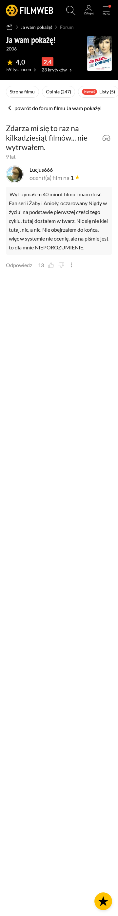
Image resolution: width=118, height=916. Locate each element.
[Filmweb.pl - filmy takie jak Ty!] (29, 10)
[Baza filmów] (9, 27)
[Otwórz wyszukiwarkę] (71, 10)
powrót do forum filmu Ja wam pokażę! (57, 108)
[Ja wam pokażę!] (99, 53)
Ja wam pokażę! (36, 27)
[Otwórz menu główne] (106, 10)
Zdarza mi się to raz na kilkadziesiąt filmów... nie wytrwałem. (47, 138)
